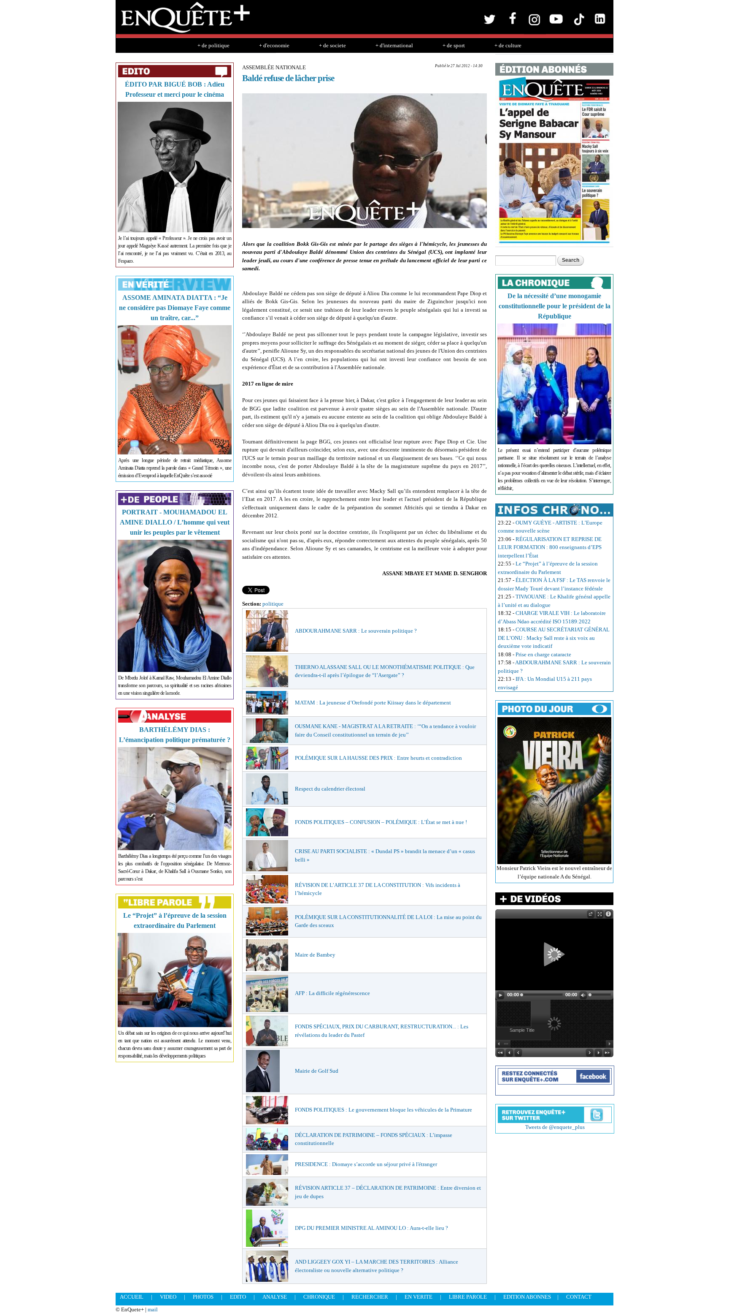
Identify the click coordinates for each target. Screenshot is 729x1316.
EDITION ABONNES (527, 1297)
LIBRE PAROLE (468, 1297)
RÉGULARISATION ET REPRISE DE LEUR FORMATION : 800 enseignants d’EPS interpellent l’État (550, 547)
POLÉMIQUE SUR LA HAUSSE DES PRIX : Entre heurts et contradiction (378, 758)
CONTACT (578, 1297)
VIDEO (168, 1297)
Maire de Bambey (315, 955)
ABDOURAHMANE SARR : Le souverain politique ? (356, 631)
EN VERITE (418, 1297)
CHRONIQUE (319, 1297)
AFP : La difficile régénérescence (332, 993)
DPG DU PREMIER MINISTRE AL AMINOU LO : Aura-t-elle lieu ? (371, 1228)
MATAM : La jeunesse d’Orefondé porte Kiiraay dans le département (373, 702)
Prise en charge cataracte (543, 654)
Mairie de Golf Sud (316, 1071)
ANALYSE (274, 1297)
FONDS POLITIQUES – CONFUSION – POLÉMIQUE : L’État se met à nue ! (381, 822)
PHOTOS (203, 1297)
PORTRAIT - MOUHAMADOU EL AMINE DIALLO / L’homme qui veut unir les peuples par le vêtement (175, 522)
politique (273, 604)
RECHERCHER (369, 1297)
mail (153, 1309)
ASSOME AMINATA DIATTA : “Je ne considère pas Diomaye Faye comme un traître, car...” (174, 307)
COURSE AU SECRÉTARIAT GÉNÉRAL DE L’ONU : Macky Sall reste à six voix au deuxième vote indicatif (554, 637)
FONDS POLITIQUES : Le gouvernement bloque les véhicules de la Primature (383, 1110)
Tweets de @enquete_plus (555, 1127)
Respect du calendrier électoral (330, 789)
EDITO (238, 1297)
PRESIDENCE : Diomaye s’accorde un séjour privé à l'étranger (366, 1164)
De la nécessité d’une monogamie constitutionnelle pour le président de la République (554, 306)
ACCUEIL (131, 1297)
